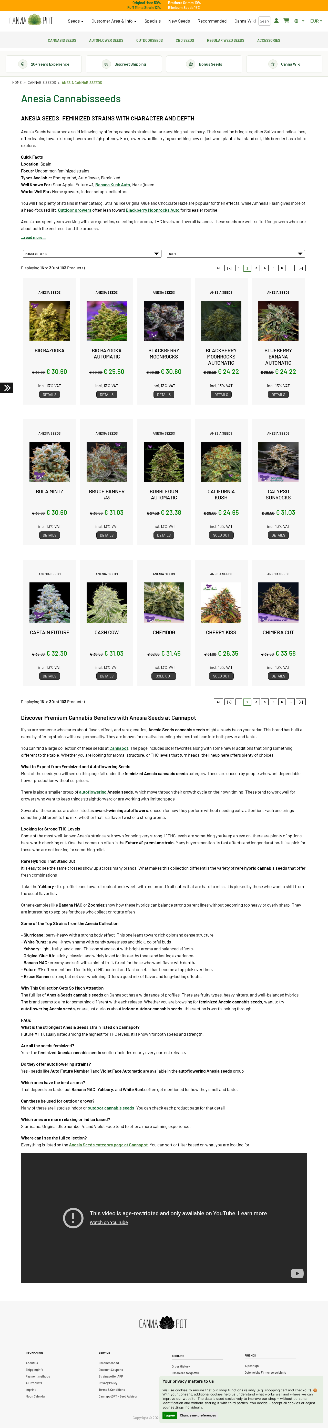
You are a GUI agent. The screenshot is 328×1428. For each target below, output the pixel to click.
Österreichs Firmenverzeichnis (265, 1372)
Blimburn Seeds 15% (184, 7)
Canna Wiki (245, 21)
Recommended (212, 21)
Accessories (268, 40)
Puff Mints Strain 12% (144, 7)
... (291, 268)
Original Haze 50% (146, 3)
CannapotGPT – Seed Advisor (118, 1396)
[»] (301, 268)
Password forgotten (185, 1372)
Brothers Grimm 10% (184, 3)
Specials (153, 21)
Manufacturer (36, 253)
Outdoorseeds (149, 40)
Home (17, 82)
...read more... (33, 237)
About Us (32, 1362)
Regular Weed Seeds (225, 40)
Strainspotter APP (111, 1376)
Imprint (31, 1389)
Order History (181, 1366)
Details (49, 394)
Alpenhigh (252, 1365)
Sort (173, 253)
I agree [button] (170, 1415)
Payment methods (38, 1376)
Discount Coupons (111, 1369)
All (218, 268)
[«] (229, 268)
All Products (34, 1382)
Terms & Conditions (112, 1389)
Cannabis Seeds (62, 40)
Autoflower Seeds (106, 40)
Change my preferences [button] (198, 1415)
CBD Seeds (185, 40)
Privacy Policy (108, 1382)
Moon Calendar (36, 1396)
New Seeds (179, 21)
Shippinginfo (35, 1369)
